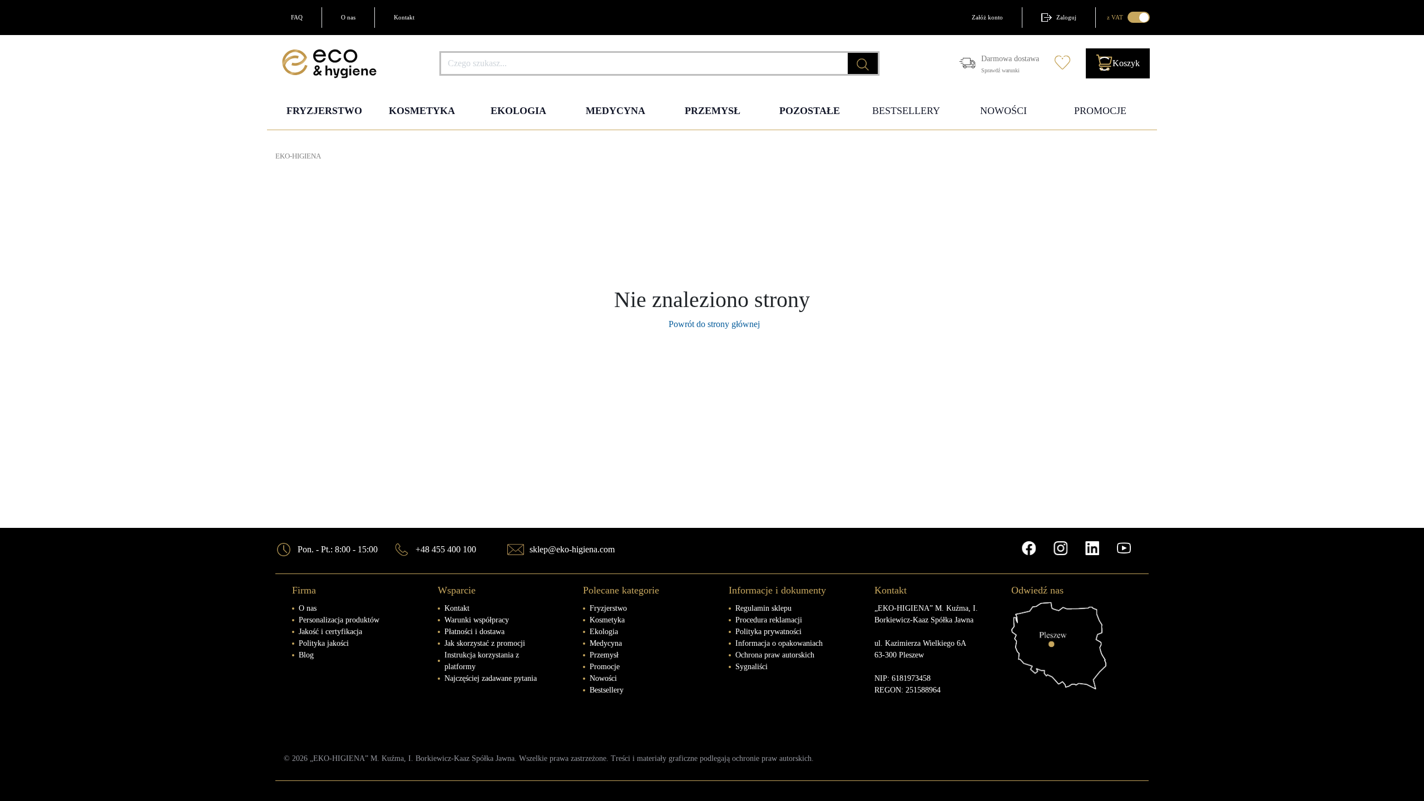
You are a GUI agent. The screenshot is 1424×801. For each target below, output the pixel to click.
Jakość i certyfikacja (330, 631)
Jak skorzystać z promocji (484, 643)
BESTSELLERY (906, 110)
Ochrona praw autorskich (774, 655)
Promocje (605, 666)
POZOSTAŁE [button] (809, 110)
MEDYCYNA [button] (615, 110)
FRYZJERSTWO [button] (324, 110)
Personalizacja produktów (339, 620)
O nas (348, 17)
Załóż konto (987, 17)
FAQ (297, 17)
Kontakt (404, 17)
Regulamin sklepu (763, 608)
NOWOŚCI (1003, 110)
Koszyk (1126, 63)
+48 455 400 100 (446, 549)
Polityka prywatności (768, 631)
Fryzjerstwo (608, 608)
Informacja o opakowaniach (779, 643)
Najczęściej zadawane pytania (490, 678)
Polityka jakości (324, 643)
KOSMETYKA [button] (422, 110)
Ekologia (604, 631)
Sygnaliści (751, 666)
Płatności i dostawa (474, 631)
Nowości (603, 678)
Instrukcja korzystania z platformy (481, 661)
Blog (306, 655)
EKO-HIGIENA (298, 156)
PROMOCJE (1100, 110)
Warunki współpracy (476, 620)
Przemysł (604, 655)
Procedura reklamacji (768, 620)
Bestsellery (607, 690)
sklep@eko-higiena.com (572, 549)
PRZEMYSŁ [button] (712, 110)
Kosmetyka (607, 620)
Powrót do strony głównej (712, 324)
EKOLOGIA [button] (518, 110)
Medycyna (606, 643)
